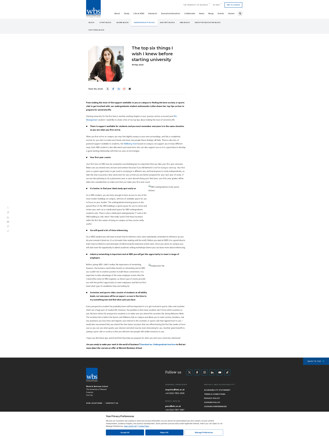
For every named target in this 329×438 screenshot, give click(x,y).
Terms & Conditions (214, 394)
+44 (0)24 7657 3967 (174, 409)
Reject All (164, 432)
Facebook (8, 212)
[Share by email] (129, 89)
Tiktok (8, 231)
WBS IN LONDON (233, 5)
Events (221, 13)
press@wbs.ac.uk (173, 406)
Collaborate (189, 13)
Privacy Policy (212, 398)
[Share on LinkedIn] (118, 89)
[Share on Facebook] (113, 89)
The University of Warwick (195, 5)
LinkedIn (8, 217)
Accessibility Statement (217, 390)
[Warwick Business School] (93, 8)
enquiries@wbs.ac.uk (175, 389)
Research (152, 13)
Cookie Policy (143, 426)
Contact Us (112, 403)
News (201, 13)
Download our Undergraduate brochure (157, 344)
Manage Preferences (204, 432)
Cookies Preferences (215, 406)
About (117, 13)
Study (126, 13)
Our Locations (94, 403)
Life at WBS (138, 13)
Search (240, 13)
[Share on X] (107, 89)
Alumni (231, 13)
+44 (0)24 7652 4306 (174, 393)
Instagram (8, 226)
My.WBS (216, 5)
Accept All (125, 432)
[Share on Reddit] (124, 89)
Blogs (211, 13)
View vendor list (130, 426)
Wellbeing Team (130, 143)
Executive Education (170, 13)
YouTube (8, 221)
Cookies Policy (212, 402)
